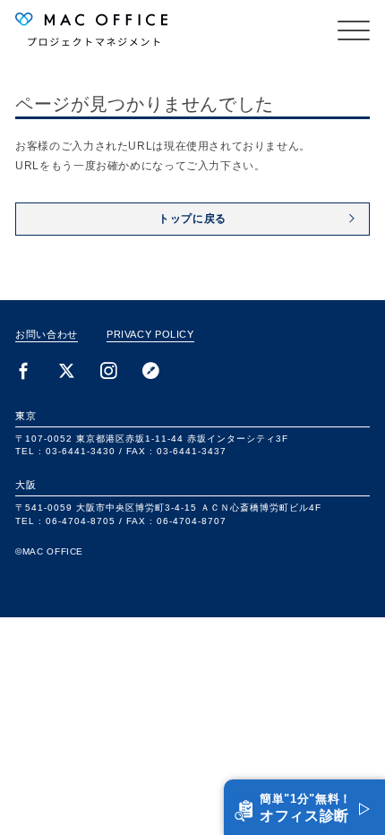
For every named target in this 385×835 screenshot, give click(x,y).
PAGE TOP (352, 765)
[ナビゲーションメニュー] (354, 30)
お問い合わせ (46, 334)
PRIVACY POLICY (150, 334)
